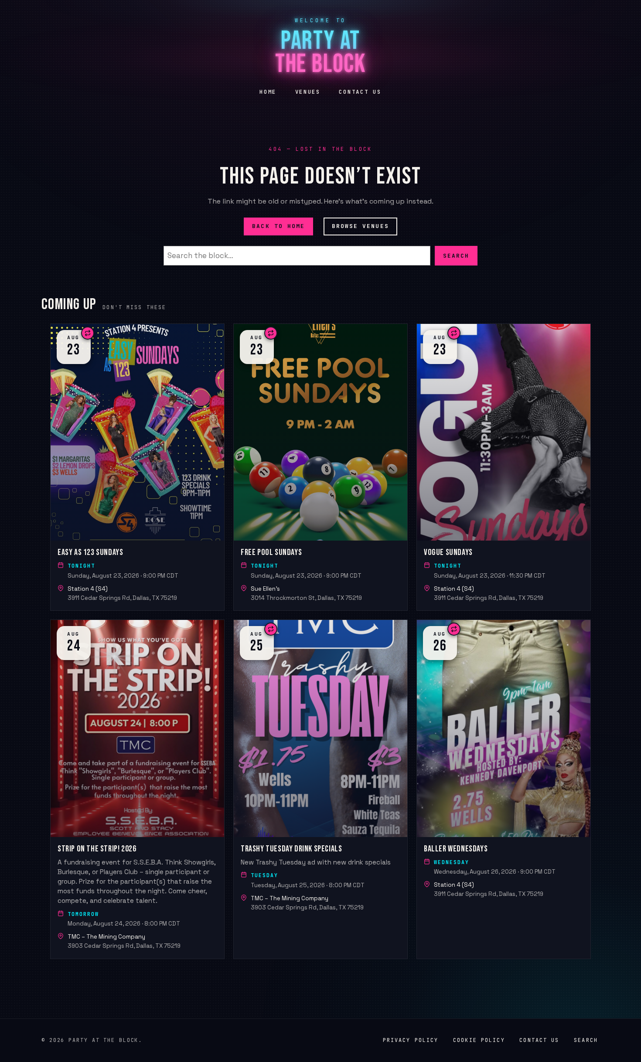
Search (456, 255)
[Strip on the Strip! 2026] (137, 789)
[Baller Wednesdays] (503, 789)
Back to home (278, 226)
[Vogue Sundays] (503, 467)
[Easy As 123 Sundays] (137, 467)
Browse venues (360, 226)
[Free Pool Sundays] (320, 467)
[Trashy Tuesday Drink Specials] (320, 789)
